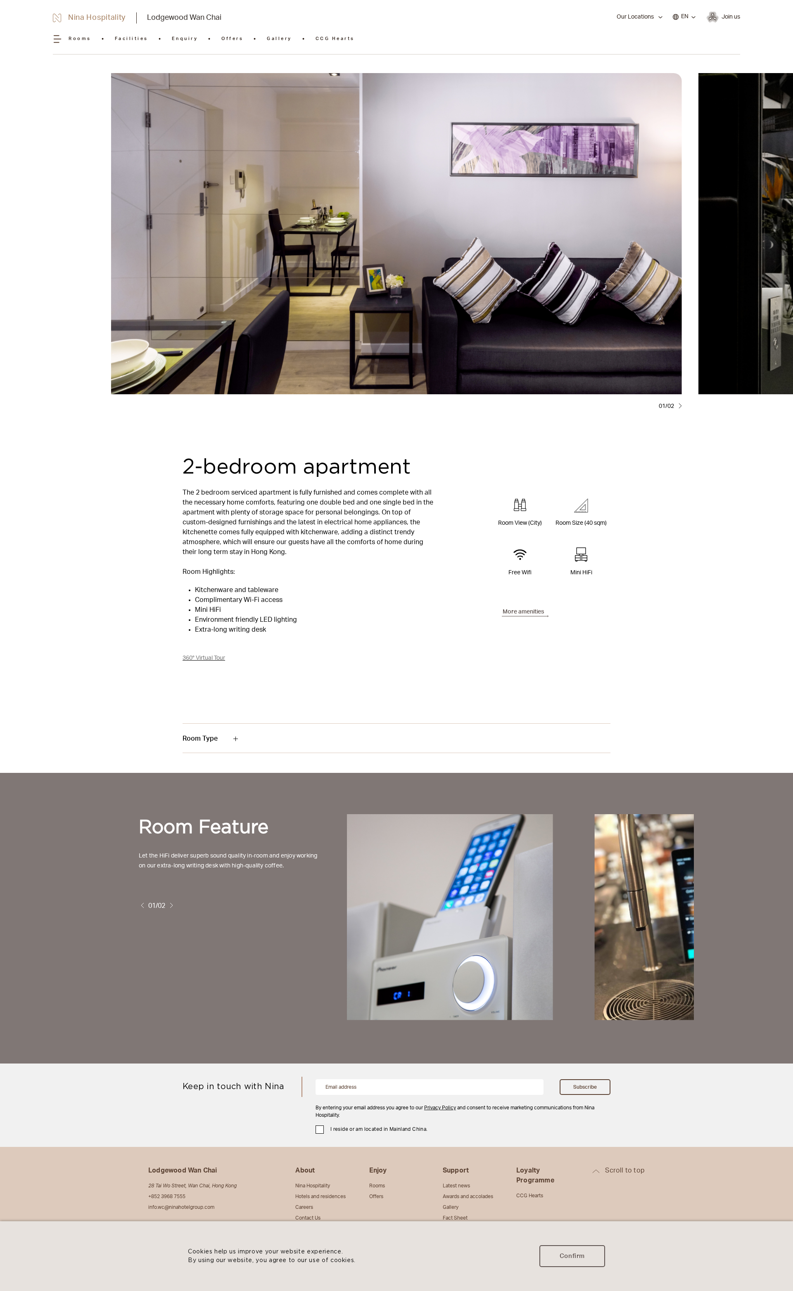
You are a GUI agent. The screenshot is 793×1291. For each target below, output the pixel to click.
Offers (232, 38)
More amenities (523, 612)
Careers (304, 1207)
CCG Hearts (335, 38)
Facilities (131, 38)
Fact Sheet (455, 1217)
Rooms (80, 38)
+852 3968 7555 (166, 1196)
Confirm (572, 1256)
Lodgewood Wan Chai (184, 17)
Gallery (279, 38)
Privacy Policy (440, 1107)
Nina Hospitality (312, 1185)
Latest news (456, 1185)
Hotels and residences (320, 1196)
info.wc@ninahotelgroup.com (181, 1207)
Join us (731, 17)
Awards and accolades (468, 1196)
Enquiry (185, 38)
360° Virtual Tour (204, 658)
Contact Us (308, 1217)
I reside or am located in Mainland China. (379, 1129)
